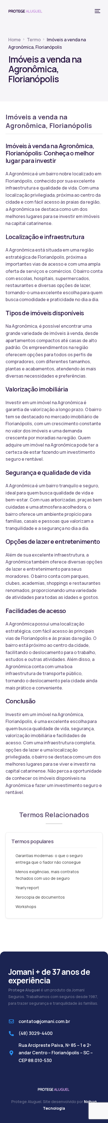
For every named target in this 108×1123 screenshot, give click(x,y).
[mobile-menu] (97, 11)
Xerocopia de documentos (40, 897)
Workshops (26, 906)
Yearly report (27, 887)
